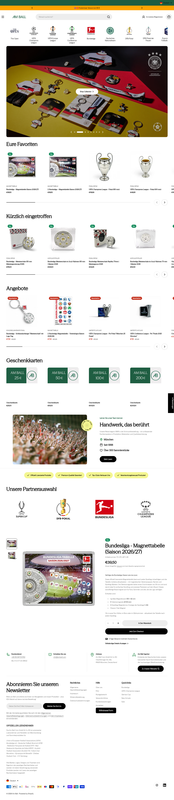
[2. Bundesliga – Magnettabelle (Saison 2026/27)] (63, 166)
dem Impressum (57, 716)
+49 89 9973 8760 (18, 657)
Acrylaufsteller (53, 258)
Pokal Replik (93, 186)
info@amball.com (59, 657)
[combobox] (74, 17)
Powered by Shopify (26, 794)
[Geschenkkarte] (21, 375)
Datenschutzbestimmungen (36, 716)
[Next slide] (102, 132)
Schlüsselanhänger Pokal (15, 330)
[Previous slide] (71, 132)
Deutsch (166, 3)
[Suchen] (108, 16)
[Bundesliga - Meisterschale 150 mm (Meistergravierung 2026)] (21, 239)
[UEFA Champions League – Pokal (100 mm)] (145, 166)
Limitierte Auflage (95, 330)
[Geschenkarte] (145, 375)
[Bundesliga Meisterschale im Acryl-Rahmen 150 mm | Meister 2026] (63, 239)
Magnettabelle (11, 186)
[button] (32, 7)
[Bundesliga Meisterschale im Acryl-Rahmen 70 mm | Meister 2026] (145, 239)
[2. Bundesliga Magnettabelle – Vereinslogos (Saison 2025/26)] (63, 311)
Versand (119, 566)
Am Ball (15, 794)
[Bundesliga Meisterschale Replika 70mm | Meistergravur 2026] (104, 239)
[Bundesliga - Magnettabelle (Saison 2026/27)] (21, 166)
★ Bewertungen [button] (173, 403)
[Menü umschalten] (2, 16)
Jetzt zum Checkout (136, 631)
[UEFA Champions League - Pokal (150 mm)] (104, 166)
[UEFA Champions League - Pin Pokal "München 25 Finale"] (104, 311)
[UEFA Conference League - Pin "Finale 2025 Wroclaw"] (145, 311)
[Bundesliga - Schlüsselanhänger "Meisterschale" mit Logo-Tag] (21, 311)
